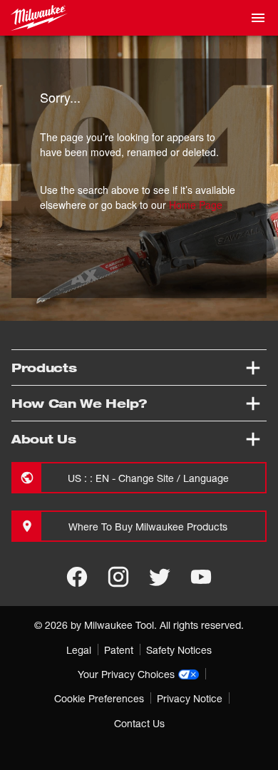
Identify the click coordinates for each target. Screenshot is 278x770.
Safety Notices (179, 650)
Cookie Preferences (99, 698)
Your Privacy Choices (126, 674)
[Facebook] (77, 577)
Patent (118, 650)
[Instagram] (118, 577)
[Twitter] (160, 577)
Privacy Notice (189, 698)
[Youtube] (201, 577)
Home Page (195, 204)
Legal (78, 650)
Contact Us (139, 723)
